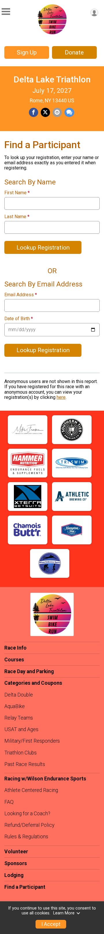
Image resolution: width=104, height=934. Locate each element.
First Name (17, 192)
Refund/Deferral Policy (29, 825)
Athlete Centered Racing (31, 790)
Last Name (16, 216)
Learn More (64, 913)
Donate (74, 52)
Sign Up (27, 52)
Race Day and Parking (29, 671)
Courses (14, 660)
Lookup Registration (43, 247)
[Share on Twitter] (45, 112)
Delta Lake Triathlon (52, 79)
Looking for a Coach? (27, 813)
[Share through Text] (69, 112)
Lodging (13, 875)
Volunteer (16, 851)
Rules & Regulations (26, 836)
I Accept (50, 924)
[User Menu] (94, 12)
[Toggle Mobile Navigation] (6, 12)
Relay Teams (18, 718)
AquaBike (14, 706)
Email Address (20, 294)
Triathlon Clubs (20, 753)
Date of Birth (18, 318)
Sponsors (15, 863)
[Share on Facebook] (33, 112)
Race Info (15, 648)
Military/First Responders (32, 741)
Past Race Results (24, 764)
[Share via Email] (57, 112)
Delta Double (18, 695)
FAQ (9, 802)
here (61, 397)
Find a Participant (24, 887)
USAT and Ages (21, 729)
